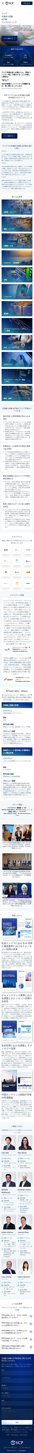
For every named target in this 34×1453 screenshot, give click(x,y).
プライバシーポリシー (10, 1447)
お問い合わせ (26, 3)
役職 (3, 1400)
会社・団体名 (5, 1393)
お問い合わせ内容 (7, 1408)
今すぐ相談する (8, 38)
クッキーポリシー (25, 1447)
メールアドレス (6, 1377)
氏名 (3, 1370)
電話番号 (4, 1385)
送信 (17, 1422)
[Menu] (3, 3)
